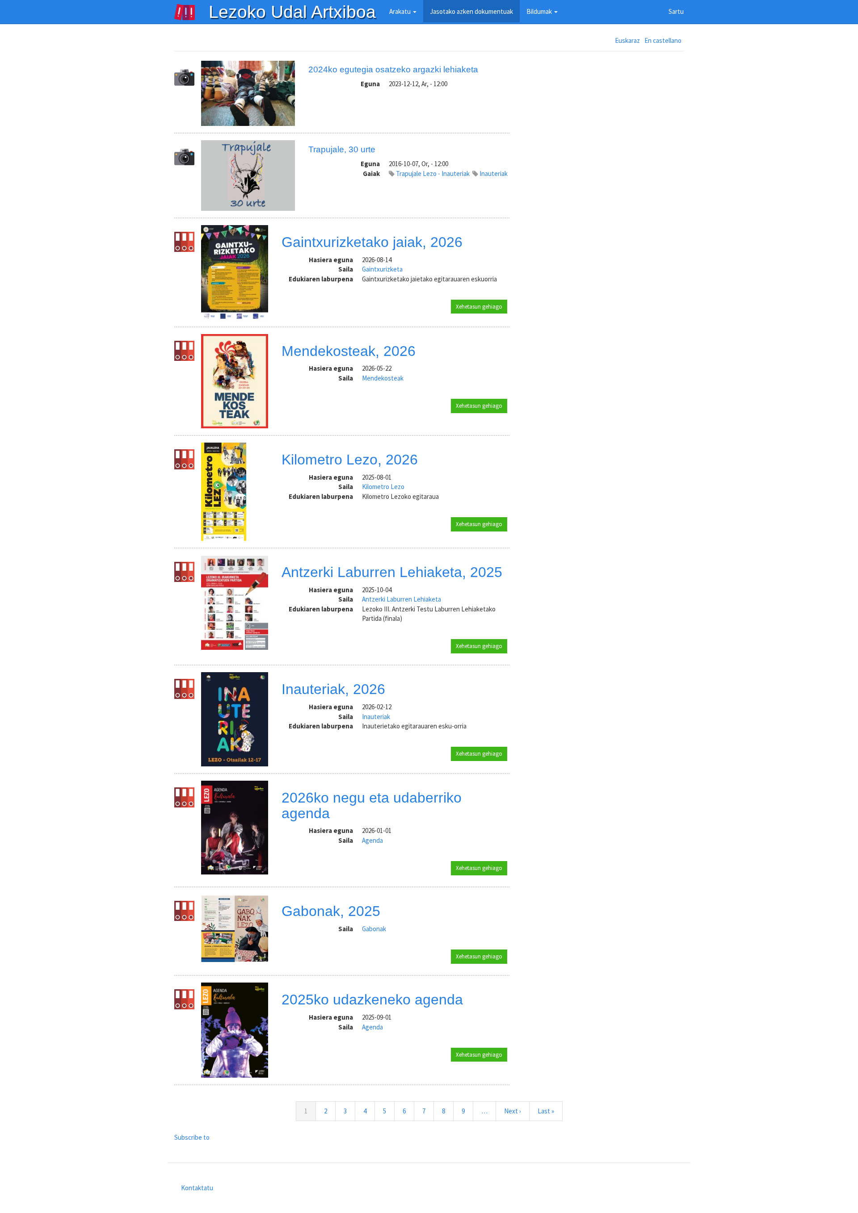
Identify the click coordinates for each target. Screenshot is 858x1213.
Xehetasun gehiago (481, 306)
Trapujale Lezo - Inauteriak (433, 173)
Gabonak (374, 928)
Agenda (372, 840)
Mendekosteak (383, 378)
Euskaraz (627, 40)
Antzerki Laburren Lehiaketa (401, 599)
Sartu (676, 11)
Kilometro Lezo (383, 486)
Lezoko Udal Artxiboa (292, 11)
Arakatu (400, 11)
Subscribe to (192, 1137)
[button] (234, 272)
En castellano (662, 40)
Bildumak (539, 11)
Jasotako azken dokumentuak (471, 11)
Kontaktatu (197, 1188)
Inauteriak (493, 173)
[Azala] (191, 12)
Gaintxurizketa (382, 269)
